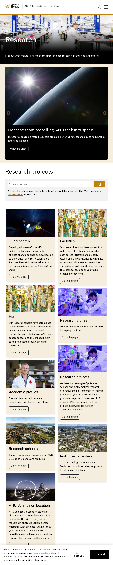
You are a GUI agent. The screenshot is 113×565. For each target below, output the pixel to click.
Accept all (100, 554)
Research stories (73, 320)
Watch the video (18, 148)
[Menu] (106, 7)
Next (105, 113)
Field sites (17, 316)
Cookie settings (79, 554)
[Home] (6, 31)
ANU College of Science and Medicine (42, 6)
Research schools (23, 449)
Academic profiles (23, 392)
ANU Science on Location (29, 505)
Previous (8, 113)
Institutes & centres (76, 456)
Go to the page (19, 277)
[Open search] (99, 7)
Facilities (67, 241)
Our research (19, 241)
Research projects (74, 377)
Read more (40, 560)
